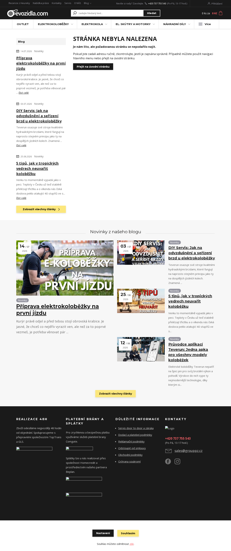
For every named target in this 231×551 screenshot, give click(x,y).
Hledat (151, 13)
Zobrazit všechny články (39, 209)
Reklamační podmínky (131, 441)
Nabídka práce (41, 3)
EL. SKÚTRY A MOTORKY (133, 24)
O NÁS (77, 3)
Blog (86, 3)
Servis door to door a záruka (136, 428)
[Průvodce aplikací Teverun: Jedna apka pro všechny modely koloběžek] (141, 349)
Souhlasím (128, 533)
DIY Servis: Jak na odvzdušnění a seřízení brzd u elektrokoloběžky (39, 115)
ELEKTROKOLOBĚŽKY (53, 24)
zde (132, 544)
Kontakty (57, 3)
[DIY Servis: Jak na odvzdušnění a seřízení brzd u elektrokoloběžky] (141, 252)
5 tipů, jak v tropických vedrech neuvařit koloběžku (37, 168)
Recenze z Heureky (19, 3)
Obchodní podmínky (130, 455)
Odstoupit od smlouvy (132, 448)
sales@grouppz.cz (188, 450)
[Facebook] (170, 463)
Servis (67, 3)
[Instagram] (179, 463)
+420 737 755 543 (157, 3)
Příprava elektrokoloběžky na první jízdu (41, 63)
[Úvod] (27, 13)
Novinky (38, 51)
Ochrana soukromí (129, 461)
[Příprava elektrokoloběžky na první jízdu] (65, 268)
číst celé (24, 92)
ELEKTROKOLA (92, 24)
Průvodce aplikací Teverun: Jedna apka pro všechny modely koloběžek (188, 352)
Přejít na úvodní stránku (93, 66)
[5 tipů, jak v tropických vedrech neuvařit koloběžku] (141, 301)
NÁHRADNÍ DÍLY (174, 24)
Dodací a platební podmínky (135, 435)
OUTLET (23, 24)
